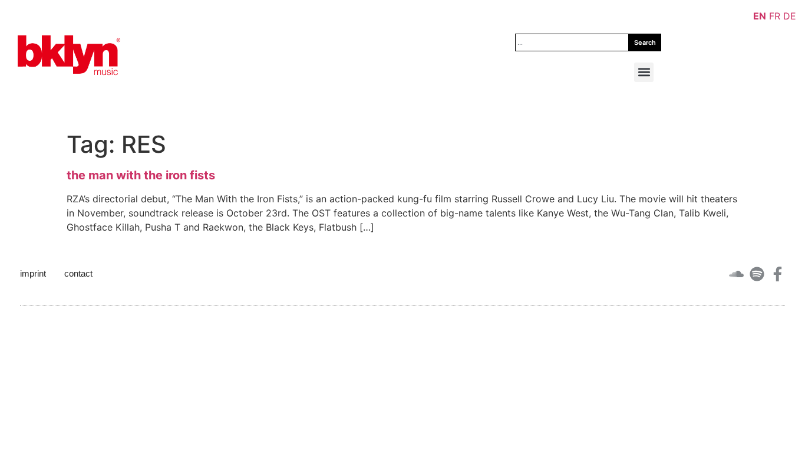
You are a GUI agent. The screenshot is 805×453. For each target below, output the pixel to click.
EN (759, 16)
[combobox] (572, 42)
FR (774, 16)
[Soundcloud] (736, 274)
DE (789, 16)
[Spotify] (757, 274)
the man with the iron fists (141, 175)
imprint (33, 273)
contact (78, 273)
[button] (644, 72)
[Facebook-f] (777, 274)
